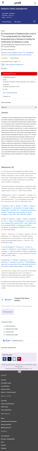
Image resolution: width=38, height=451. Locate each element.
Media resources (6, 427)
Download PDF (9, 74)
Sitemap (3, 448)
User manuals (5, 436)
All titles (3, 380)
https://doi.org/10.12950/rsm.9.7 (15, 64)
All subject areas (6, 383)
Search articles (5, 389)
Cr (24, 52)
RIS (5, 80)
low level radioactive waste (14, 52)
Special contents (6, 424)
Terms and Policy (6, 410)
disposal (14, 55)
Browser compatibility (8, 439)
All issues (17, 22)
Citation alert (10, 332)
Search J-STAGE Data (7, 392)
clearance (20, 55)
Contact (3, 445)
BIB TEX (6, 84)
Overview (4, 400)
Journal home (6, 22)
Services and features (7, 404)
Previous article (7, 312)
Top (19, 371)
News (2, 418)
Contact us (6, 96)
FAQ (2, 442)
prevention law (27, 55)
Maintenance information (9, 421)
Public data (4, 407)
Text (6, 89)
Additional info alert (12, 329)
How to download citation (10, 93)
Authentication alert (12, 335)
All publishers (5, 386)
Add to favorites (10, 326)
